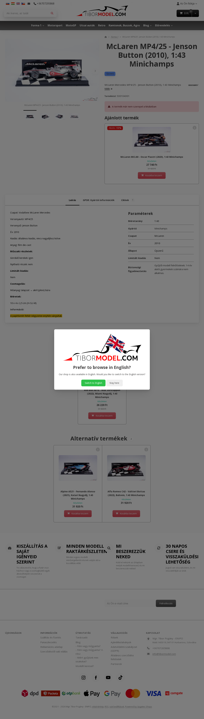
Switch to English (93, 382)
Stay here (114, 382)
